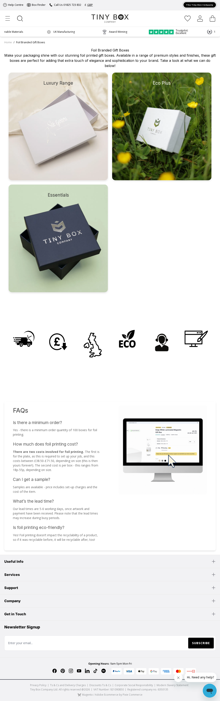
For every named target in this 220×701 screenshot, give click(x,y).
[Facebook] (54, 671)
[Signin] (200, 18)
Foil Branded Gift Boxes (30, 42)
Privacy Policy (38, 685)
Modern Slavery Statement (172, 685)
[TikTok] (95, 671)
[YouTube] (79, 671)
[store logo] (110, 18)
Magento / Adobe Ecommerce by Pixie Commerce (112, 695)
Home (8, 42)
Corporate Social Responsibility (134, 685)
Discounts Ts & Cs (100, 685)
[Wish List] (187, 18)
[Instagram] (71, 671)
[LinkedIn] (87, 671)
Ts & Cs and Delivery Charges (68, 685)
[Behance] (103, 671)
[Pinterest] (63, 671)
